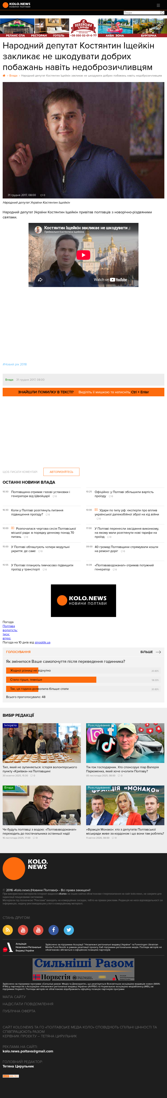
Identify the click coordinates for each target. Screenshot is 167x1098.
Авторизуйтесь (61, 472)
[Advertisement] (83, 325)
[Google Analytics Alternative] (11, 1077)
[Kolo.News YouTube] (83, 600)
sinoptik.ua (42, 642)
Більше (147, 652)
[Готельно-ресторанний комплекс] (83, 27)
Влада (9, 379)
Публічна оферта (19, 1011)
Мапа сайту (14, 997)
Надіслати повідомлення (28, 1004)
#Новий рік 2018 (15, 364)
